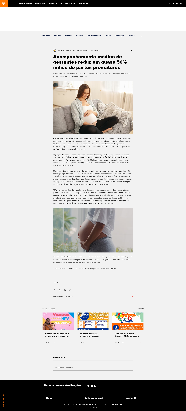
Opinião (68, 35)
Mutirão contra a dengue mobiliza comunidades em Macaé (93, 335)
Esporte (79, 35)
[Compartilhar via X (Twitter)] (59, 290)
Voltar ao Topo (3, 400)
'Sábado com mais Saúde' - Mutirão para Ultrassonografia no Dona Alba (126, 335)
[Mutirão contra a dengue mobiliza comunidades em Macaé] (93, 321)
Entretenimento (94, 35)
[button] (141, 35)
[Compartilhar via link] (70, 290)
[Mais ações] (131, 50)
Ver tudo (141, 308)
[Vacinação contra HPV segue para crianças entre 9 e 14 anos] (58, 321)
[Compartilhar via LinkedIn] (65, 290)
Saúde (108, 35)
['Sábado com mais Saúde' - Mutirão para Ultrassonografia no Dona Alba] (127, 321)
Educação (119, 35)
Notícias (46, 35)
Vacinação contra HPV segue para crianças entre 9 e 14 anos (57, 335)
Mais (131, 35)
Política (57, 35)
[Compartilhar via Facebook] (54, 290)
